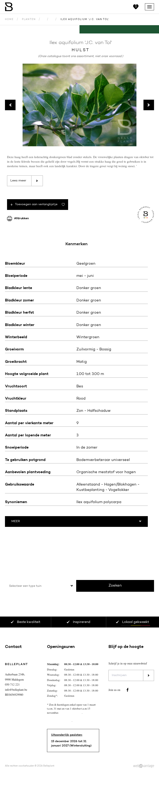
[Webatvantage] (143, 766)
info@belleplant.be (16, 690)
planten (29, 19)
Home (9, 19)
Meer (15, 521)
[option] (79, 105)
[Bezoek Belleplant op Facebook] (127, 690)
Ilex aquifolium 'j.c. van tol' (84, 19)
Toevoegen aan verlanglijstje (36, 204)
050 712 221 (12, 684)
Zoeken (115, 586)
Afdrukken (21, 218)
